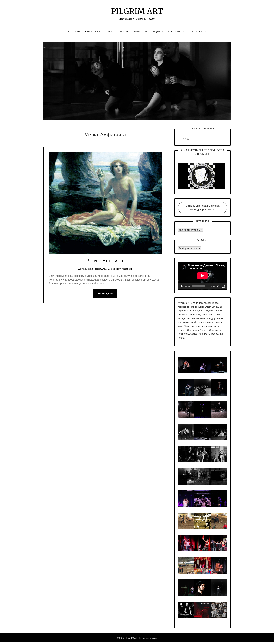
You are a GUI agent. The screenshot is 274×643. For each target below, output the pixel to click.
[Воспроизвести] (181, 286)
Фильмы (181, 31)
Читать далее (105, 293)
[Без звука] (218, 286)
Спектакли (92, 31)
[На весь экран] (223, 286)
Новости (140, 31)
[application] (202, 276)
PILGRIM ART (137, 11)
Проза (124, 31)
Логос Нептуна (105, 261)
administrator (124, 268)
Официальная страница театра (202, 207)
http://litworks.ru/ (148, 638)
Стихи (110, 31)
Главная (74, 31)
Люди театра (161, 31)
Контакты (199, 31)
